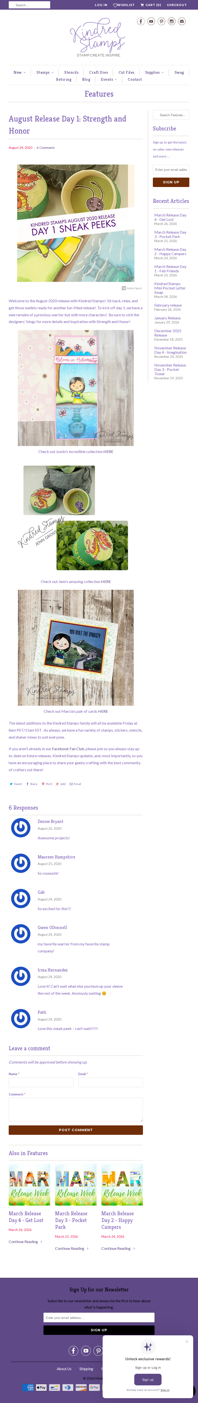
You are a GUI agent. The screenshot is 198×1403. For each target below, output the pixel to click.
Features (99, 94)
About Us (64, 1369)
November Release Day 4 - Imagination (170, 349)
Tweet (18, 784)
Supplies (152, 72)
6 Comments (46, 148)
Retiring (63, 79)
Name (14, 1074)
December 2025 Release (167, 332)
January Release (167, 318)
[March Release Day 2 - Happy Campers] (122, 1204)
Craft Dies (98, 72)
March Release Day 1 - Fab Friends (170, 268)
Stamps (43, 72)
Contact (135, 79)
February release (168, 305)
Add (63, 784)
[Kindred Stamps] (99, 38)
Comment (17, 1094)
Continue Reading (24, 1241)
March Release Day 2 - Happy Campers (117, 1220)
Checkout (177, 5)
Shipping (86, 1369)
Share (33, 784)
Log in (101, 5)
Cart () (153, 5)
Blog (86, 79)
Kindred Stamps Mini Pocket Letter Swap (170, 288)
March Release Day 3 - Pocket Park (71, 1220)
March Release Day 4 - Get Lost (26, 1216)
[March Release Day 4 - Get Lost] (29, 1204)
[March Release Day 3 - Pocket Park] (76, 1204)
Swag (179, 72)
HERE (108, 451)
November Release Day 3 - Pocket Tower (170, 369)
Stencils (71, 72)
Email (77, 784)
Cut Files (126, 72)
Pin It (49, 784)
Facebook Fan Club (68, 748)
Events (107, 79)
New (18, 72)
